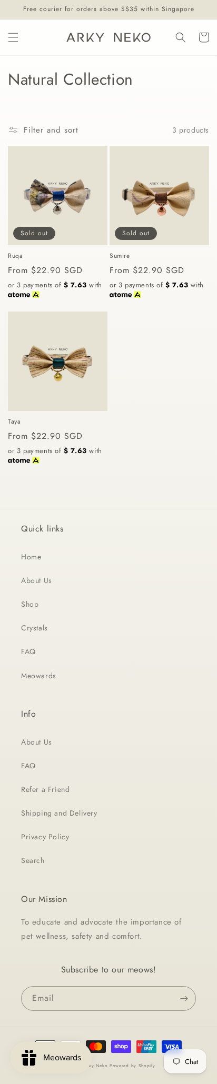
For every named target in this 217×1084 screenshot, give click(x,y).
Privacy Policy (45, 836)
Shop (29, 604)
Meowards (38, 675)
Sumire (120, 256)
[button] (13, 37)
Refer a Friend (45, 789)
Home (31, 556)
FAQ (28, 651)
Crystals (34, 628)
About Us (36, 580)
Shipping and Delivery (59, 813)
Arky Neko (95, 1065)
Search (33, 860)
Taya (14, 422)
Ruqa (15, 256)
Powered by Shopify (132, 1065)
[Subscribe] (183, 998)
